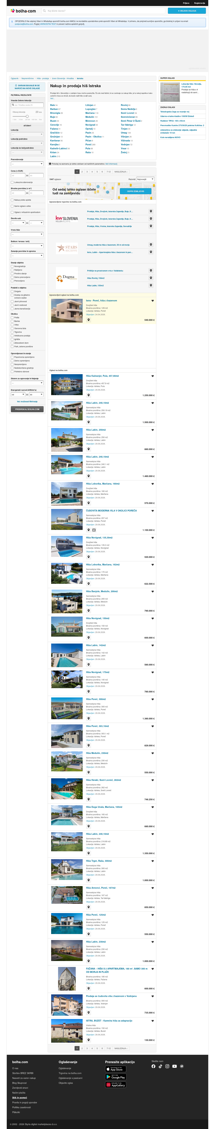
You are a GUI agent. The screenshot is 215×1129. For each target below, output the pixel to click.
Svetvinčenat (128, 116)
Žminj (124, 152)
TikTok (160, 1066)
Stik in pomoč (19, 1097)
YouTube (174, 1066)
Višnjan (125, 136)
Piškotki (16, 1112)
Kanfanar (55, 140)
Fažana (54, 128)
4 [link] (92, 171)
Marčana (90, 112)
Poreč (88, 144)
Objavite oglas (66, 1082)
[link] (76, 171)
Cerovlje (54, 124)
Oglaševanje (65, 1068)
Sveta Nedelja (128, 108)
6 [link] (102, 171)
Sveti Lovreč (127, 112)
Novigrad (90, 124)
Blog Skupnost (19, 1082)
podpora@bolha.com (24, 24)
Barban (54, 108)
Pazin (88, 132)
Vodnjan (125, 144)
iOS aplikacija (115, 1069)
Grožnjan (55, 136)
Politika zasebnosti (21, 1107)
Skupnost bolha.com (182, 1066)
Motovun (90, 120)
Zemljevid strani (20, 1087)
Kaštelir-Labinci (58, 148)
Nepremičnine (28, 78)
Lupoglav (90, 108)
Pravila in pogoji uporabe (24, 1102)
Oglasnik (14, 78)
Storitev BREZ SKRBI (22, 1073)
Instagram (167, 1066)
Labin (53, 156)
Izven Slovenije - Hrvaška (63, 78)
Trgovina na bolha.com (70, 1073)
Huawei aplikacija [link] (115, 1085)
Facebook (153, 1066)
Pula (87, 148)
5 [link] (97, 171)
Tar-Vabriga (127, 124)
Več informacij (111, 163)
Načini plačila (18, 1092)
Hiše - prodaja (43, 78)
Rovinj (124, 105)
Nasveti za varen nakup (24, 1078)
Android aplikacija (115, 1077)
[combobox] (103, 11)
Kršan (53, 152)
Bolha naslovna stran (23, 10)
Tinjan (124, 128)
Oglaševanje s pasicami (70, 1078)
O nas (15, 1068)
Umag (124, 132)
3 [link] (87, 171)
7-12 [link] (109, 171)
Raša (88, 152)
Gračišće (55, 132)
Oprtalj (89, 128)
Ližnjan (89, 105)
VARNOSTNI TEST (48, 24)
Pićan (88, 140)
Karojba (54, 144)
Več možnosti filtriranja (27, 401)
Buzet (53, 120)
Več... (52, 98)
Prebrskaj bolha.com (27, 409)
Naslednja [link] (121, 171)
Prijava (186, 3)
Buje (52, 116)
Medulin (89, 116)
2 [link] (82, 171)
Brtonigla (55, 112)
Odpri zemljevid (135, 191)
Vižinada (125, 140)
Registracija (199, 3)
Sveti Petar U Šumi (131, 120)
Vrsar (123, 148)
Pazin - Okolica (93, 136)
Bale (52, 105)
